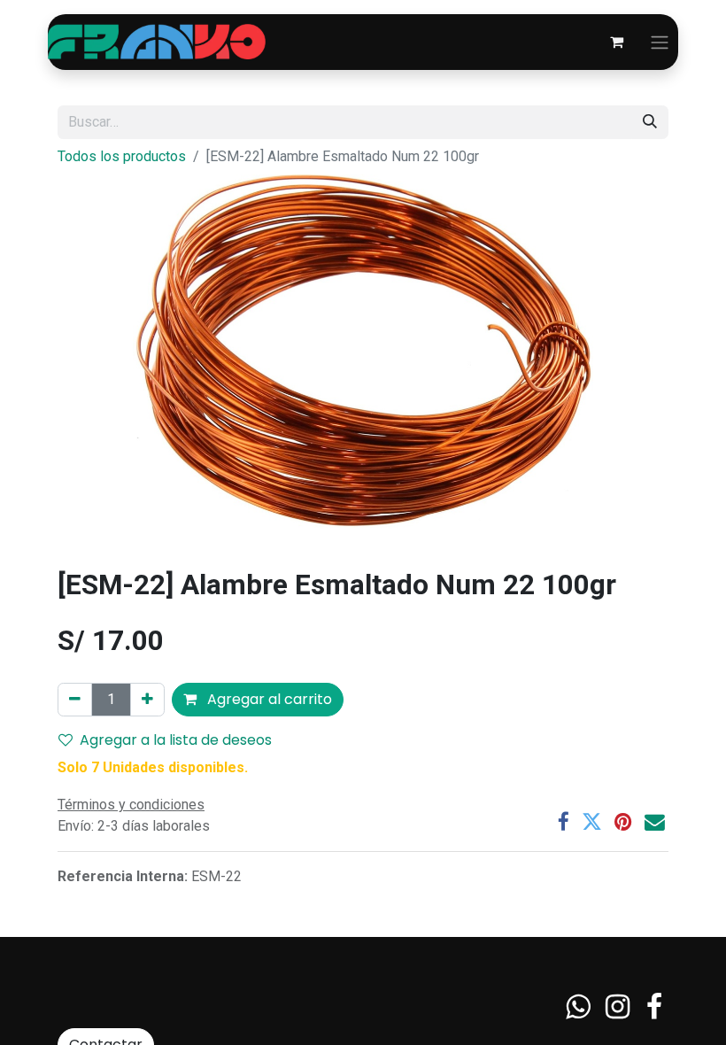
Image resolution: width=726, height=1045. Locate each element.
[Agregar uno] (147, 699)
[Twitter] (592, 822)
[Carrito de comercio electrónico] (616, 41)
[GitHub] (577, 1007)
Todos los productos (122, 156)
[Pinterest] (623, 822)
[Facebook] (563, 822)
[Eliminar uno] (75, 699)
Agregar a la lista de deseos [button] (176, 740)
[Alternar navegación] (659, 42)
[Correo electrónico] (655, 822)
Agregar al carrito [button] (268, 699)
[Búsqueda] (649, 122)
